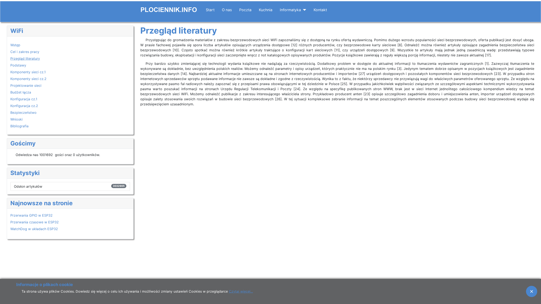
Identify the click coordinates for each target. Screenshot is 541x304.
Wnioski (16, 119)
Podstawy (18, 65)
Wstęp (15, 45)
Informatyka (290, 10)
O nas (227, 10)
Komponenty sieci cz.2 (28, 79)
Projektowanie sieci (25, 85)
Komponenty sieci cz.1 (28, 72)
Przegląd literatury (25, 58)
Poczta (245, 10)
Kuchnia (265, 10)
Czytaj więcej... (241, 291)
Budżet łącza (20, 92)
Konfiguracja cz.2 (24, 106)
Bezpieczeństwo (23, 112)
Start (210, 10)
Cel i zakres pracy (24, 52)
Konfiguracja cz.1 (23, 99)
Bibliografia (19, 126)
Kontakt (320, 10)
